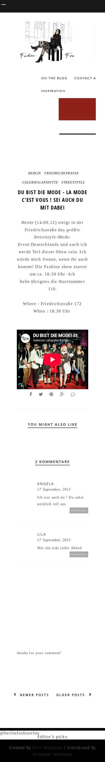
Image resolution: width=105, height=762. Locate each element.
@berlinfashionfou (20, 733)
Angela (45, 483)
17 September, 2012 (54, 489)
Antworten (79, 510)
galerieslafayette (40, 182)
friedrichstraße (61, 173)
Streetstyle (73, 182)
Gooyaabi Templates (52, 754)
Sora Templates (47, 747)
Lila (41, 534)
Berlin (34, 173)
